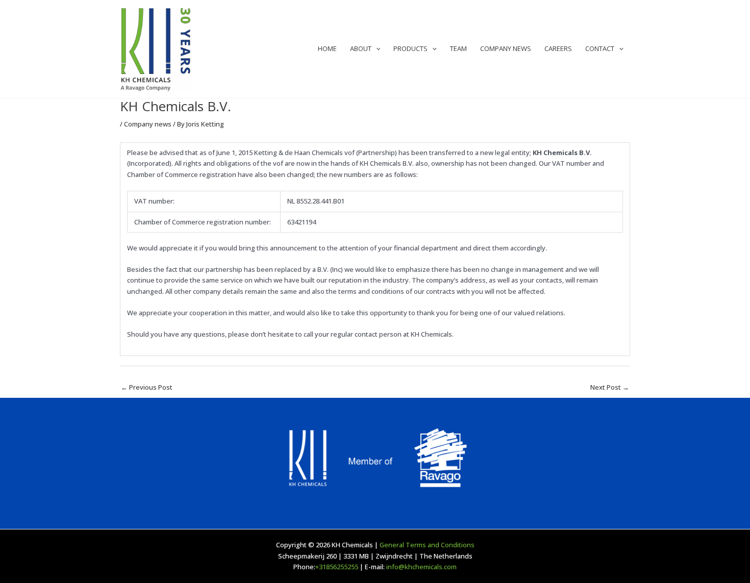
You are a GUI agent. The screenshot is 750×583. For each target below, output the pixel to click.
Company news (147, 124)
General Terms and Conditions (427, 544)
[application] (376, 48)
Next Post (609, 387)
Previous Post (146, 387)
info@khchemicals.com (421, 566)
